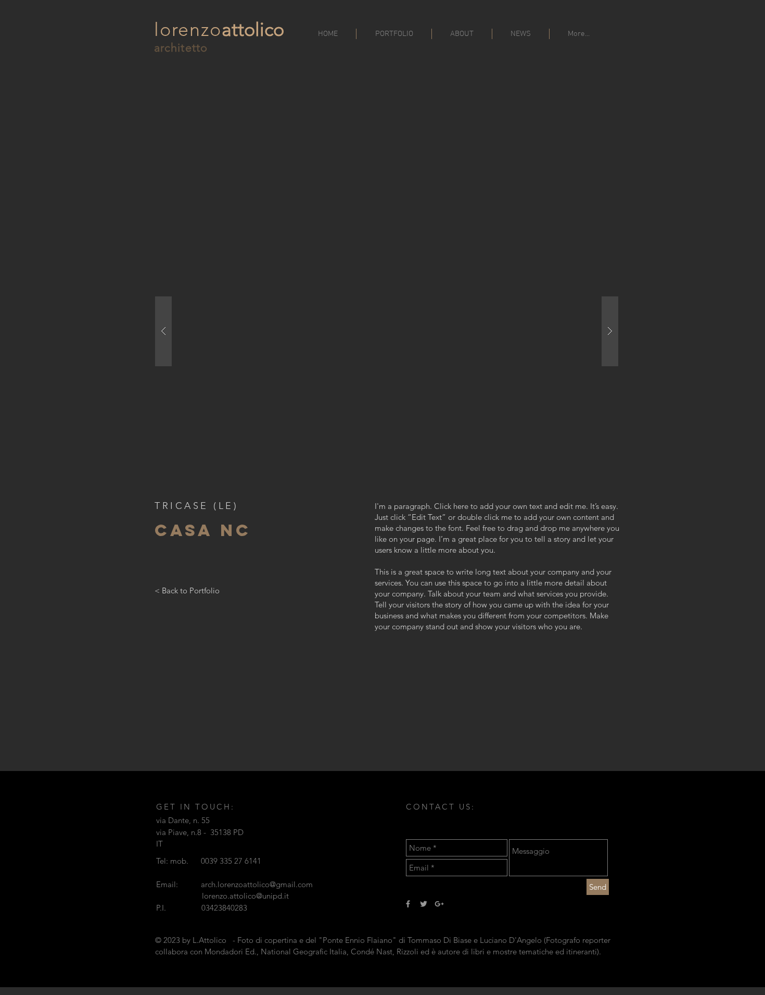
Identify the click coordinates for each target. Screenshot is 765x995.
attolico (253, 29)
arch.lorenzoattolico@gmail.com (257, 884)
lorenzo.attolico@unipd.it (245, 896)
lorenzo (188, 29)
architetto (181, 48)
